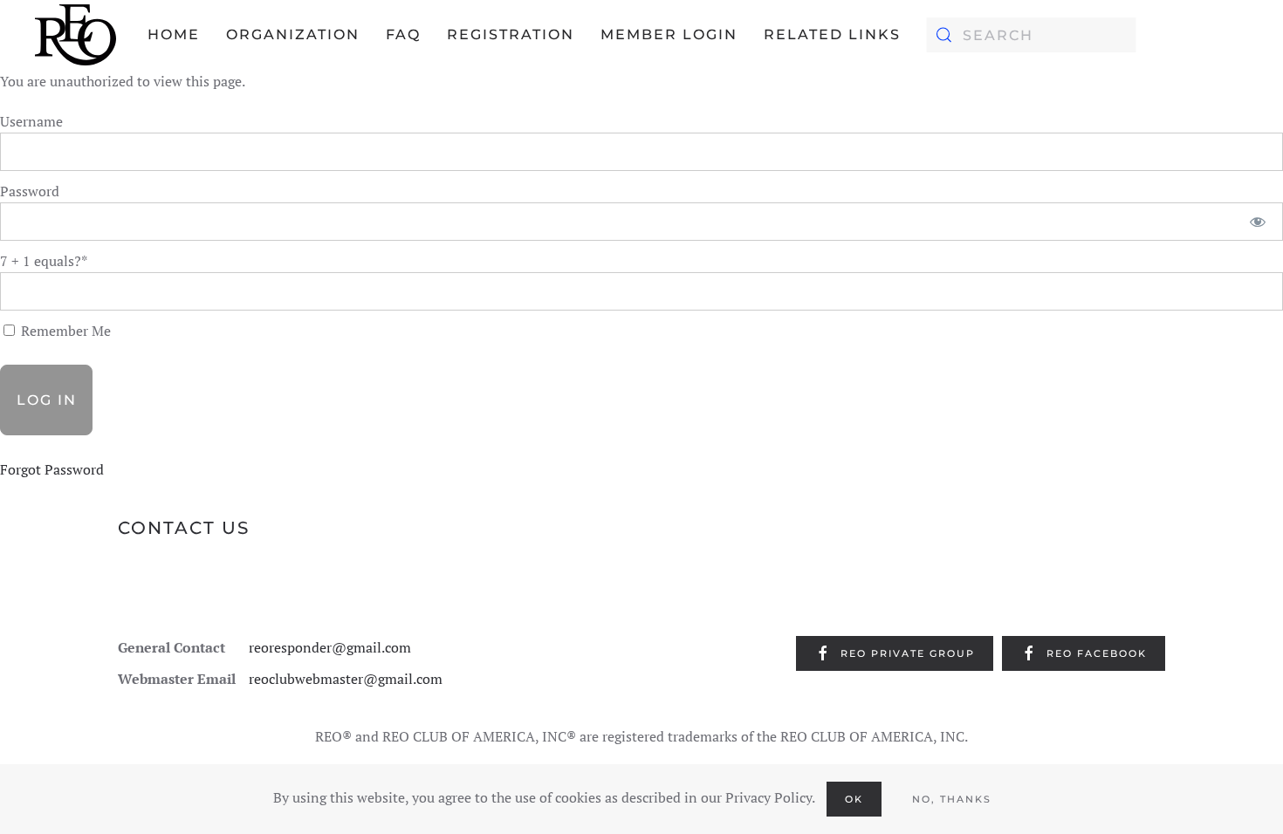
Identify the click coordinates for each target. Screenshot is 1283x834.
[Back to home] (75, 35)
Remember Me (64, 330)
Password (29, 191)
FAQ (403, 34)
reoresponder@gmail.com (330, 647)
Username (31, 121)
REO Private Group (907, 653)
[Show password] (1258, 221)
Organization (293, 34)
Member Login (669, 34)
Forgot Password (52, 469)
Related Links (832, 34)
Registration (510, 34)
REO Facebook (1096, 653)
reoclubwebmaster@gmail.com (346, 678)
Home (174, 34)
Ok (854, 799)
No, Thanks (951, 799)
